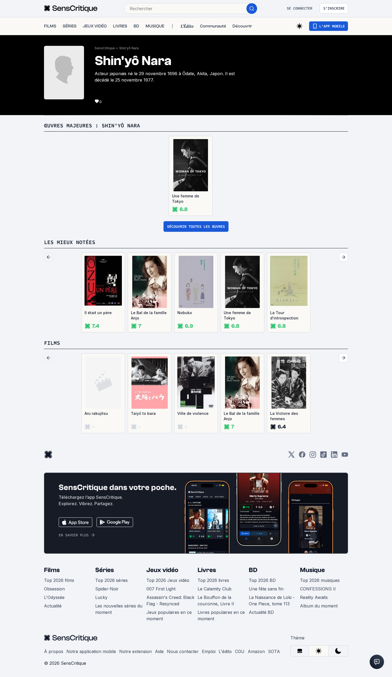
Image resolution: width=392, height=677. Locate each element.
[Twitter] (291, 456)
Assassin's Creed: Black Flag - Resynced (170, 600)
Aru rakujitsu (96, 413)
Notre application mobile (91, 651)
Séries (104, 570)
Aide (159, 651)
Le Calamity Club (214, 588)
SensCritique (105, 48)
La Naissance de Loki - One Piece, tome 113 (272, 600)
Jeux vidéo (162, 570)
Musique (312, 570)
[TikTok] (323, 456)
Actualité (53, 606)
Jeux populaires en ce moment (169, 615)
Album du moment (319, 606)
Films (52, 570)
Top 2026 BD (262, 580)
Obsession (54, 588)
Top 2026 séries (111, 580)
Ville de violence (193, 413)
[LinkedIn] (334, 456)
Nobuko (184, 312)
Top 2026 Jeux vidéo (167, 580)
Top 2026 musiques (320, 580)
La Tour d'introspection (284, 315)
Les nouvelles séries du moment (118, 609)
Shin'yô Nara (129, 48)
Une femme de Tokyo (185, 199)
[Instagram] (313, 456)
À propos (53, 651)
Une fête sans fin (266, 588)
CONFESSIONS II (318, 588)
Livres (207, 570)
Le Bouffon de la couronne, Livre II (216, 600)
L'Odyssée (54, 597)
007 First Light (160, 588)
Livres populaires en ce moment (221, 615)
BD (253, 570)
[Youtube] (345, 456)
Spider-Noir (107, 588)
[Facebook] (302, 456)
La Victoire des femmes (284, 416)
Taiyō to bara (143, 413)
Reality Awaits (314, 597)
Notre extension (135, 651)
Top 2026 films (59, 580)
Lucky (101, 597)
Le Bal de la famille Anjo (149, 315)
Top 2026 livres (213, 580)
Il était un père (98, 312)
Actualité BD (261, 612)
